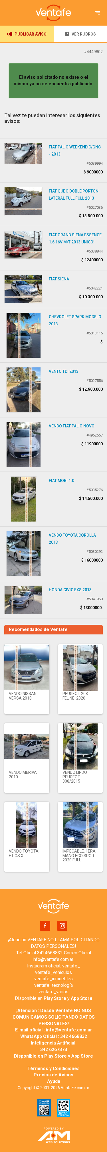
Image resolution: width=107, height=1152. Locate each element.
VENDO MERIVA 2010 (23, 774)
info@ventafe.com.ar (53, 959)
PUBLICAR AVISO (31, 34)
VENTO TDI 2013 (63, 371)
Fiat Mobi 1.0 (61, 480)
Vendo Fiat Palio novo (71, 426)
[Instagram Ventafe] (62, 926)
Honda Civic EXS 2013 (70, 590)
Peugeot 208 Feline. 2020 (75, 695)
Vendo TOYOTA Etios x (24, 853)
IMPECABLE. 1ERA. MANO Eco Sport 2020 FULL (79, 855)
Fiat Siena (59, 279)
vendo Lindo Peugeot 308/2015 (74, 776)
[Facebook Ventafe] (45, 926)
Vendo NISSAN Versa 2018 (23, 695)
